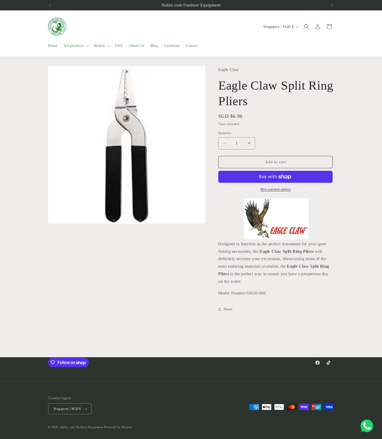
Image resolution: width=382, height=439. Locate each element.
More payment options (275, 189)
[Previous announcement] (50, 5)
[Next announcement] (332, 5)
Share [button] (228, 309)
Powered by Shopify (118, 427)
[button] (76, 45)
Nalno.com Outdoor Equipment (81, 427)
